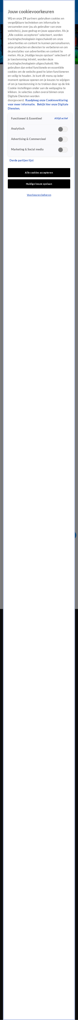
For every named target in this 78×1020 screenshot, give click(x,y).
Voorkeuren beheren (39, 194)
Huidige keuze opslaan (39, 183)
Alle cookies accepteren (39, 172)
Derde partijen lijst (22, 160)
